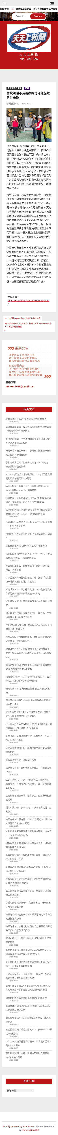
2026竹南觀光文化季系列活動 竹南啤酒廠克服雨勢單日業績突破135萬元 (29, 476)
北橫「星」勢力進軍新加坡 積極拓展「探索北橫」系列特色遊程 (28, 738)
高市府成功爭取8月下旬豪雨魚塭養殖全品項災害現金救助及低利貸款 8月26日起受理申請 (28, 988)
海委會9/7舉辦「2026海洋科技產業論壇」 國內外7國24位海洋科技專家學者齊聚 (28, 678)
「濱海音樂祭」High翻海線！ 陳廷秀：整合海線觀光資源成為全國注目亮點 (28, 976)
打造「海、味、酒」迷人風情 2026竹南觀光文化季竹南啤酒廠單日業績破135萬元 (29, 591)
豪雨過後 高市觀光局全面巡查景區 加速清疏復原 (28, 690)
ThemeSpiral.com (30, 1130)
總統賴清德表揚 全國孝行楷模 (21, 760)
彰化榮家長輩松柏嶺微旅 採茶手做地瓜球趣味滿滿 (29, 603)
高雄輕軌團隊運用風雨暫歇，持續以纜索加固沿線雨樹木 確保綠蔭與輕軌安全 (28, 325)
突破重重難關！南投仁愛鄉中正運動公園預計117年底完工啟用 (27, 1055)
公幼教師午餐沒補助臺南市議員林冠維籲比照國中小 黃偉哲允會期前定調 (28, 964)
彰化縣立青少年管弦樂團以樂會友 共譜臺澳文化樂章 (28, 770)
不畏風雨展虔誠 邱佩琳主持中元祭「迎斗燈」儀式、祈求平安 (28, 567)
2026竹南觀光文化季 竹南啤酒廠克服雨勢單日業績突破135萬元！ (29, 627)
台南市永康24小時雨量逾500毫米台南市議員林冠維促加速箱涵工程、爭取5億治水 (28, 952)
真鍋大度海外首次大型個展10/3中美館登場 (26, 546)
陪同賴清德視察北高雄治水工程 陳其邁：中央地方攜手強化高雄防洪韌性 (28, 615)
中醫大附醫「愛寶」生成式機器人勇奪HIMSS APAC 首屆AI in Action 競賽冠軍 (27, 488)
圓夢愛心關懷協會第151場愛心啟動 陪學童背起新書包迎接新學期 (28, 869)
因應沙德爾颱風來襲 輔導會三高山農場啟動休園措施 (28, 797)
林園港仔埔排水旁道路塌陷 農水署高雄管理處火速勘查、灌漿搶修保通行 (28, 639)
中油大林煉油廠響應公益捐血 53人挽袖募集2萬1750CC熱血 (28, 1043)
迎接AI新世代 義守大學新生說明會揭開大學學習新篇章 (28, 940)
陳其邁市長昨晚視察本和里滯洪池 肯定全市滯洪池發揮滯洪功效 (29, 916)
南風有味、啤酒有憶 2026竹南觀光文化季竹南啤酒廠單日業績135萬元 (29, 821)
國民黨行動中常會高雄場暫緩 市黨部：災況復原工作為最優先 (28, 892)
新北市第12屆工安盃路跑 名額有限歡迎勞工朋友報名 (29, 809)
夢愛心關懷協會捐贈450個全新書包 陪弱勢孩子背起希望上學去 (28, 904)
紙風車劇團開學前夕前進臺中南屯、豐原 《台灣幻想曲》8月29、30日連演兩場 (29, 556)
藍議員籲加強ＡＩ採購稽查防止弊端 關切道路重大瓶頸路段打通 (28, 857)
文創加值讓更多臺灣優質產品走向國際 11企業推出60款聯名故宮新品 (28, 833)
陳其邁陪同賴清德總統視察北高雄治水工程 (26, 998)
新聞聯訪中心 (12, 103)
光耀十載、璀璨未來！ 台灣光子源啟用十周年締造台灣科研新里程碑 (28, 452)
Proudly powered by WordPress (18, 1126)
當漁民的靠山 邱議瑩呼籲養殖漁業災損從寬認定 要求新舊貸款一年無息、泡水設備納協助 (29, 512)
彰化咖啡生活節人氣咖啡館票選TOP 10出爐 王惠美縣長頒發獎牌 (28, 464)
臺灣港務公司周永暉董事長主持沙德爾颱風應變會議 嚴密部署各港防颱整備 (28, 667)
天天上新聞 (29, 54)
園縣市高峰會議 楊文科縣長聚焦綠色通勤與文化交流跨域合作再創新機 (28, 429)
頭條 (27, 88)
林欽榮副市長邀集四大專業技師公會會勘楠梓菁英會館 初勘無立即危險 (28, 881)
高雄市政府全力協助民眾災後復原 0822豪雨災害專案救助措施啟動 (28, 1007)
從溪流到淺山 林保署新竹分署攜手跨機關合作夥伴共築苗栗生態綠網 (29, 440)
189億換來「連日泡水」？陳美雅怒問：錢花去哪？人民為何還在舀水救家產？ (28, 714)
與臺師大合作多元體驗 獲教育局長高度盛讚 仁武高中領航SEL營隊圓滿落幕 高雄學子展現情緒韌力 (29, 653)
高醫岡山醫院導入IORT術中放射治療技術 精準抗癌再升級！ (28, 702)
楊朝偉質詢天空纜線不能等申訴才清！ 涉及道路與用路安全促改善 (28, 845)
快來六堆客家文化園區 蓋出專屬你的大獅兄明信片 (29, 536)
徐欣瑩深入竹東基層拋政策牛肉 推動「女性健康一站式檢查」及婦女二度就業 (28, 579)
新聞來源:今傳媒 (14, 88)
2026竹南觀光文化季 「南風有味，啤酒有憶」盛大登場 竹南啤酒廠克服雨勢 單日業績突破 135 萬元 (28, 784)
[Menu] (5, 3)
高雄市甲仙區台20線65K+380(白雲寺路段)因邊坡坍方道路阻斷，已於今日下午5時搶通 (28, 500)
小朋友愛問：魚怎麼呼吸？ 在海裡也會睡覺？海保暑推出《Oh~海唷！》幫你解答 (29, 726)
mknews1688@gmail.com (20, 386)
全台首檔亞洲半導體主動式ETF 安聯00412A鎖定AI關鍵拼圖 (29, 1031)
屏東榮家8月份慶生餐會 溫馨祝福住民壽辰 (26, 419)
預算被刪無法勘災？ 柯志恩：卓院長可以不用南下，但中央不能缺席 (29, 524)
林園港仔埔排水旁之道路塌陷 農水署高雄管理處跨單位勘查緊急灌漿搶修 (29, 928)
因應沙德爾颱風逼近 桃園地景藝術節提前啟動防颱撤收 (28, 750)
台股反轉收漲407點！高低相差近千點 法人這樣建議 (28, 1019)
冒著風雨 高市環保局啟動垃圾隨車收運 (24, 318)
